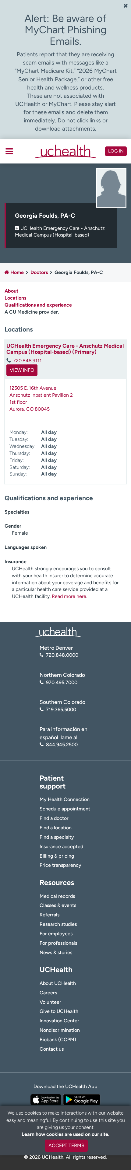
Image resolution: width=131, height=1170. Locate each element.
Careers (48, 993)
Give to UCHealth (59, 1011)
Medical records (57, 896)
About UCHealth (58, 983)
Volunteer (50, 1002)
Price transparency (60, 865)
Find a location (56, 828)
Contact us (52, 1049)
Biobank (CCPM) (58, 1039)
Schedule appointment (65, 809)
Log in (116, 151)
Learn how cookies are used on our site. (65, 1134)
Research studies (58, 924)
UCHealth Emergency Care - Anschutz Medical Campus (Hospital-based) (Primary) (65, 349)
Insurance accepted (61, 846)
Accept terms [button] (66, 1145)
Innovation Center (59, 1021)
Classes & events (58, 905)
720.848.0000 (62, 655)
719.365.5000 (61, 709)
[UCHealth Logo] (58, 631)
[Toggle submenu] (9, 151)
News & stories (56, 952)
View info (22, 370)
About (11, 291)
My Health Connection (65, 799)
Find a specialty (57, 837)
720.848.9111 (27, 361)
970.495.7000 (61, 682)
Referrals (49, 915)
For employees (56, 933)
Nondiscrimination (60, 1030)
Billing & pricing (57, 856)
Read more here (69, 596)
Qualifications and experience (38, 305)
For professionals (58, 943)
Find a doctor (54, 818)
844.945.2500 (62, 744)
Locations (15, 298)
